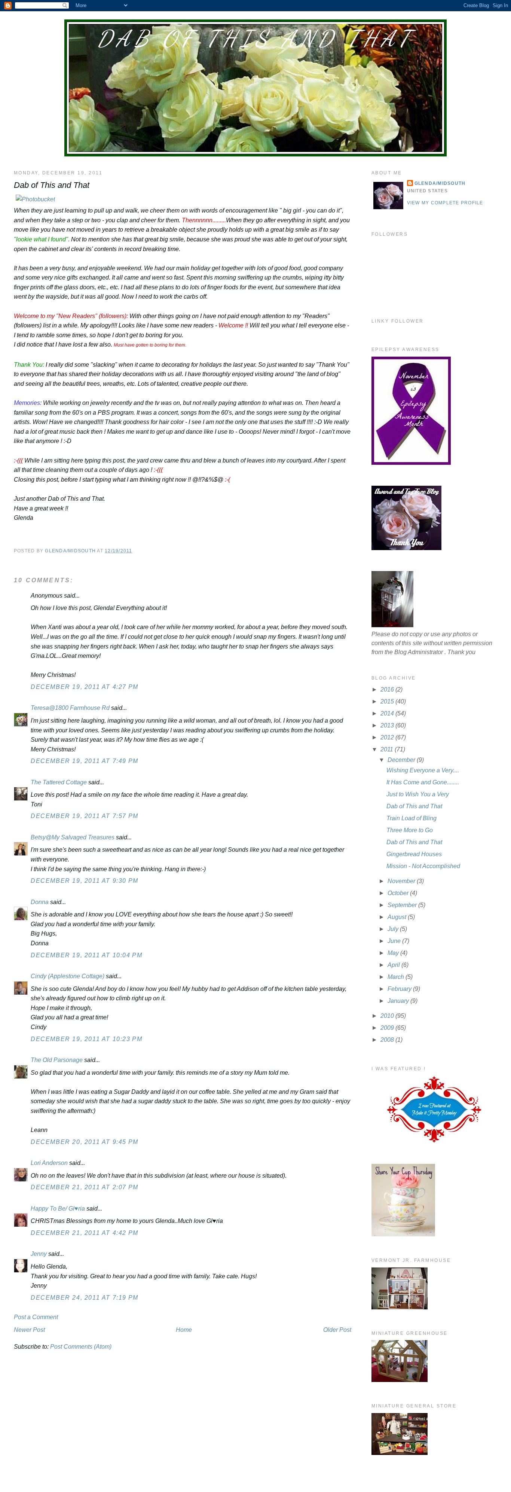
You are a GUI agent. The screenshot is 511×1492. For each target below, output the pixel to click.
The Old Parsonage (57, 1060)
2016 (387, 689)
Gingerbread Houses (414, 854)
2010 (387, 1016)
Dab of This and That (255, 38)
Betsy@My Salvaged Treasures (72, 837)
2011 (387, 749)
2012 (387, 737)
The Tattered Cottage (59, 782)
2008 (387, 1040)
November (402, 881)
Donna (40, 902)
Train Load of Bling (411, 818)
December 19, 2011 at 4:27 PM (84, 687)
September (403, 905)
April (394, 965)
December (402, 760)
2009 (387, 1028)
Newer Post (29, 1330)
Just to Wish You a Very (417, 794)
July (394, 929)
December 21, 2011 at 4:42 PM (84, 1233)
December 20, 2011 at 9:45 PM (84, 1142)
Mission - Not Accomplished (423, 866)
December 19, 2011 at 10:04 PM (86, 955)
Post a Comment (36, 1317)
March (397, 977)
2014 (387, 713)
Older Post (337, 1330)
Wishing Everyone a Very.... (422, 770)
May (394, 953)
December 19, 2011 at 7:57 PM (84, 816)
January (399, 1001)
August (398, 917)
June (395, 941)
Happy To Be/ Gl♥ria (58, 1208)
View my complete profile (445, 202)
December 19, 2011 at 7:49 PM (84, 761)
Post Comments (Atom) (80, 1346)
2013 (387, 725)
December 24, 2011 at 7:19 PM (84, 1297)
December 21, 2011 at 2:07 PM (84, 1187)
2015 (387, 701)
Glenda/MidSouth (440, 183)
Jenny (39, 1254)
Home (184, 1330)
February (400, 989)
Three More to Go (409, 830)
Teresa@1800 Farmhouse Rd (70, 708)
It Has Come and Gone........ (422, 782)
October (399, 893)
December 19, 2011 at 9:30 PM (84, 881)
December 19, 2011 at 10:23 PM (86, 1039)
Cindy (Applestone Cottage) (67, 976)
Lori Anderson (49, 1163)
